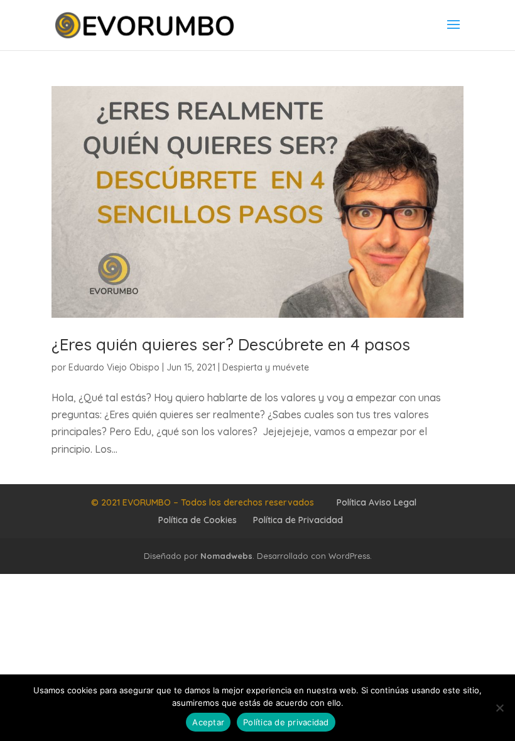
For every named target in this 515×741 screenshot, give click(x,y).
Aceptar (208, 722)
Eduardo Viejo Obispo (114, 367)
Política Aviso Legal (376, 502)
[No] (499, 707)
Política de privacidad (286, 722)
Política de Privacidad (298, 520)
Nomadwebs (226, 556)
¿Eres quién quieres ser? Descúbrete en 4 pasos (231, 344)
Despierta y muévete (265, 367)
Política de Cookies (197, 520)
